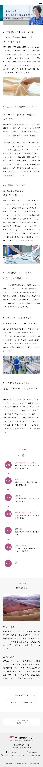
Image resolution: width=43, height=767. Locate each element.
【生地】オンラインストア (12, 755)
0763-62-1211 (22, 745)
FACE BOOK (12, 752)
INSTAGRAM (33, 752)
